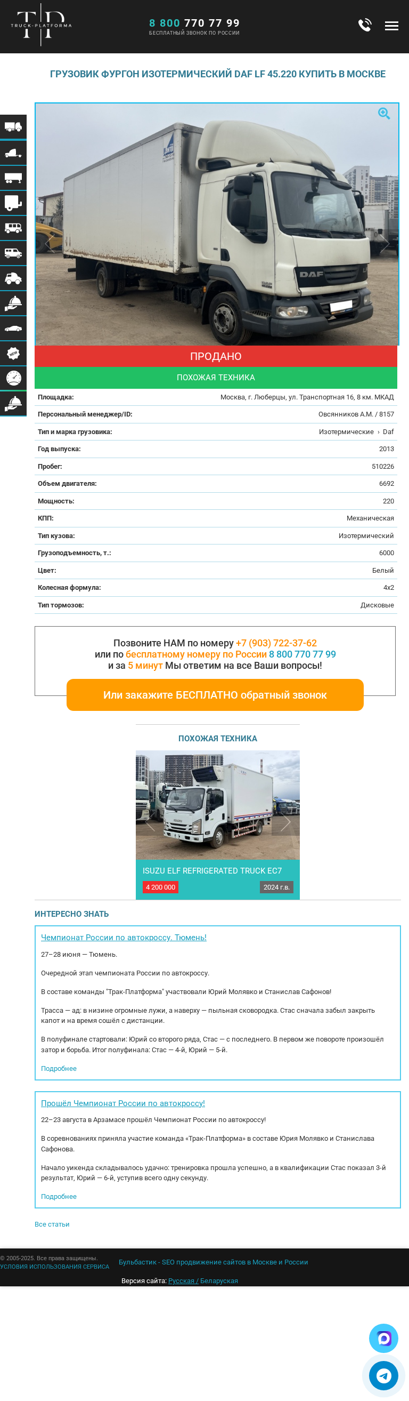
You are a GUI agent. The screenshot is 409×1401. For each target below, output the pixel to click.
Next (286, 821)
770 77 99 (194, 23)
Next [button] (385, 243)
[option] (218, 224)
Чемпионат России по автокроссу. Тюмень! (124, 937)
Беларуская (219, 1281)
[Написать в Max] (383, 1338)
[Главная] (71, 27)
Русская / (183, 1281)
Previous (150, 821)
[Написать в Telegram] (383, 1375)
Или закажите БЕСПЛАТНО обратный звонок (215, 695)
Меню (391, 25)
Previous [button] (50, 243)
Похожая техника (216, 377)
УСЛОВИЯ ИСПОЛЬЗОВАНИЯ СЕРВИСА (54, 1266)
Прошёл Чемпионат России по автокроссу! (123, 1103)
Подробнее (59, 1068)
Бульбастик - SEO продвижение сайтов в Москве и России (213, 1262)
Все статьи (52, 1224)
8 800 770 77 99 (302, 654)
